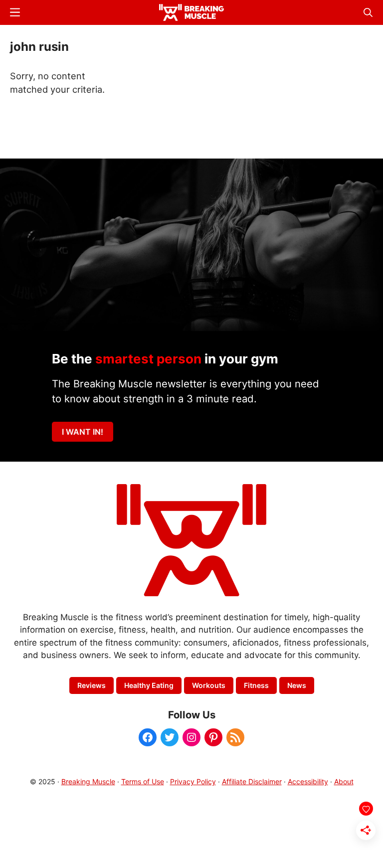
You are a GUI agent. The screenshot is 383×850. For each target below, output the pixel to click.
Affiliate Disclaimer (252, 781)
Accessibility (308, 781)
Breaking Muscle (88, 781)
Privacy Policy (193, 781)
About (344, 781)
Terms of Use (142, 781)
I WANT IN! (82, 432)
